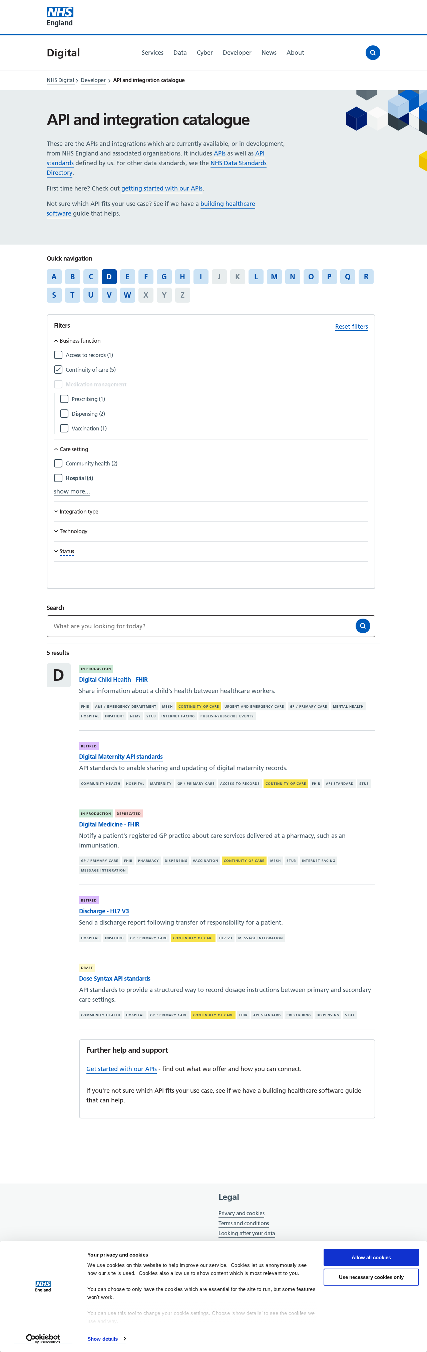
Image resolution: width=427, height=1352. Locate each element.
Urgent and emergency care (254, 706)
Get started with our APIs (121, 1069)
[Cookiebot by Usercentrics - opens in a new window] (43, 1339)
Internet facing (178, 716)
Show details (102, 1339)
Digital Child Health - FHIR (113, 679)
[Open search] (373, 52)
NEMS (135, 716)
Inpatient (114, 716)
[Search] (363, 626)
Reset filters (351, 326)
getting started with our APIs (161, 188)
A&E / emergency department (125, 706)
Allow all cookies (371, 1257)
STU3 (151, 716)
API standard (340, 783)
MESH (167, 706)
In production (96, 669)
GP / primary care (308, 706)
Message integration (103, 870)
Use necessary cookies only (371, 1277)
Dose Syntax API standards (114, 978)
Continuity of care (198, 706)
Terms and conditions (244, 1223)
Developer (93, 80)
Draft (87, 968)
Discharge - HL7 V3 (104, 911)
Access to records (240, 783)
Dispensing (176, 861)
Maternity (161, 783)
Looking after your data (247, 1233)
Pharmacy (148, 861)
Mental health (348, 706)
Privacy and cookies (241, 1213)
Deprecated (129, 813)
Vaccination (205, 861)
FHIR (85, 706)
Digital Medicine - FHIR (109, 824)
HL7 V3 (226, 938)
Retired (89, 746)
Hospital (90, 716)
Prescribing (299, 1015)
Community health (100, 783)
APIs (220, 153)
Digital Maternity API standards (121, 756)
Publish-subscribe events (227, 716)
